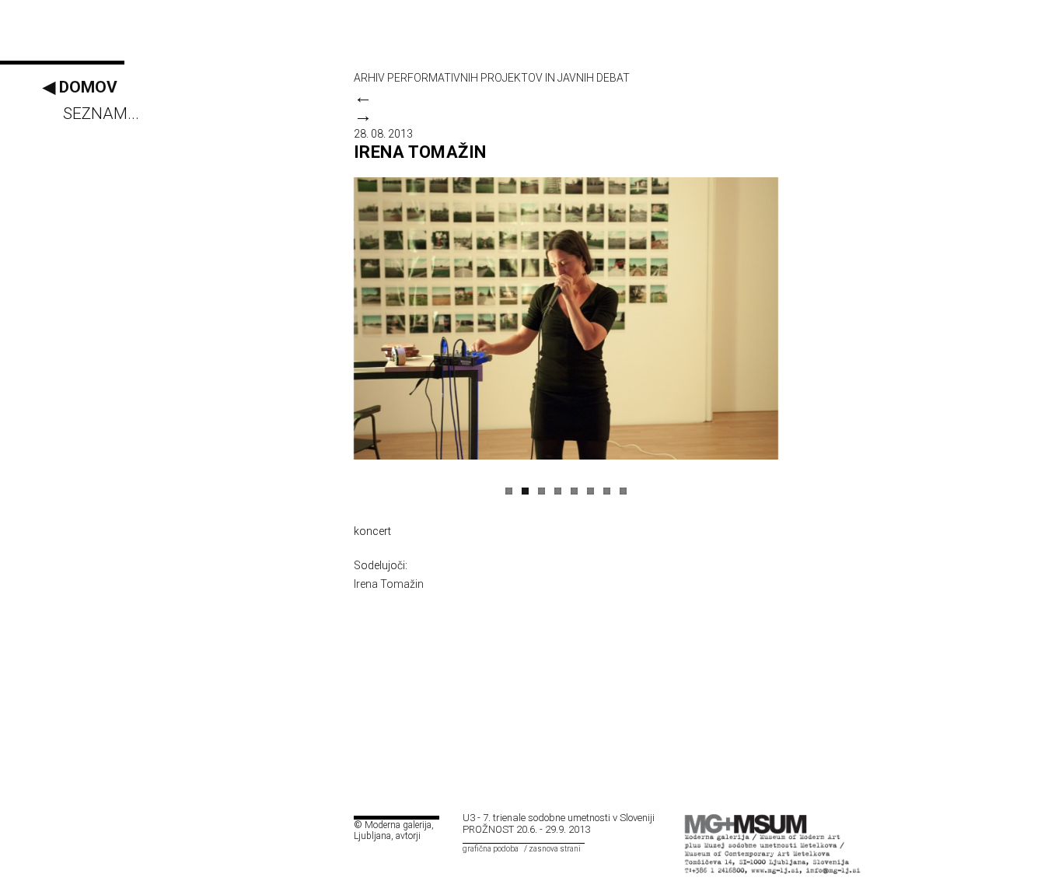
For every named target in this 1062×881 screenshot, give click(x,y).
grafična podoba (491, 848)
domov (80, 87)
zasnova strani (555, 848)
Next (794, 311)
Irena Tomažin (389, 584)
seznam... (101, 113)
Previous (337, 311)
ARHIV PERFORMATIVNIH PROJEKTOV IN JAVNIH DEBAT (492, 78)
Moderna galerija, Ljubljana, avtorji (394, 830)
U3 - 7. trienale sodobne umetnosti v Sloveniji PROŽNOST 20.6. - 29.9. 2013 (559, 823)
